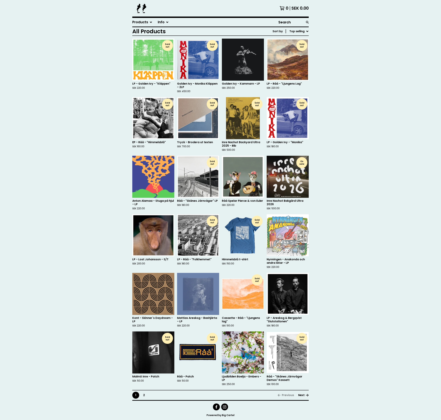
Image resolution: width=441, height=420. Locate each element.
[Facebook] (216, 406)
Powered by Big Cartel (220, 415)
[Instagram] (224, 406)
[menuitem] (142, 22)
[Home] (141, 8)
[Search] (307, 22)
